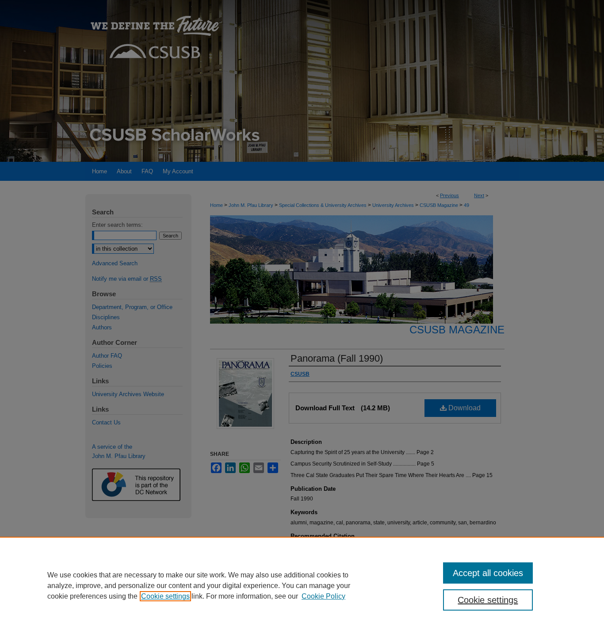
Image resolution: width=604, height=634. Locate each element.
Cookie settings (165, 596)
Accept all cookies (488, 573)
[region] (302, 585)
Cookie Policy (323, 596)
